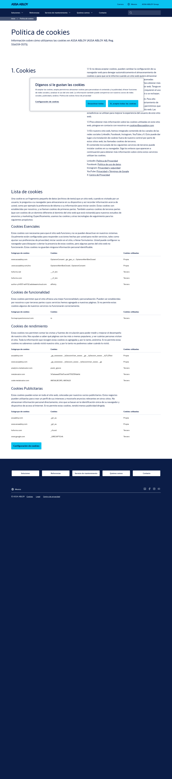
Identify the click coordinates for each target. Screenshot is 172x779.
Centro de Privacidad (99, 174)
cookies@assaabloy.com (142, 125)
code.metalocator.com (20, 380)
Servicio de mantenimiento (56, 12)
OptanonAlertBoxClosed (85, 259)
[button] (22, 12)
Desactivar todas (96, 103)
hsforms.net (16, 271)
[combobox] (144, 12)
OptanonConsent (58, 259)
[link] (120, 4)
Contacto (102, 12)
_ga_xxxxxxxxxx (57, 355)
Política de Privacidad (107, 160)
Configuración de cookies (26, 445)
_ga (85, 355)
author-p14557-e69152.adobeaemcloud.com (29, 284)
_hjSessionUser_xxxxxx (73, 355)
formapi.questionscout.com (22, 318)
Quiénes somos (83, 12)
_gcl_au (54, 418)
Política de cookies (67, 95)
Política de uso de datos (109, 164)
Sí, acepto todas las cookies (123, 103)
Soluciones (15, 12)
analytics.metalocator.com (21, 368)
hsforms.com (16, 278)
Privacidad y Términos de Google (113, 171)
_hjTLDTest (107, 355)
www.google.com (18, 436)
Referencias (34, 12)
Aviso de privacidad (83, 95)
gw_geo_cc (70, 259)
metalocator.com (18, 374)
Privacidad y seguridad (109, 167)
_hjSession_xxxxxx (94, 355)
